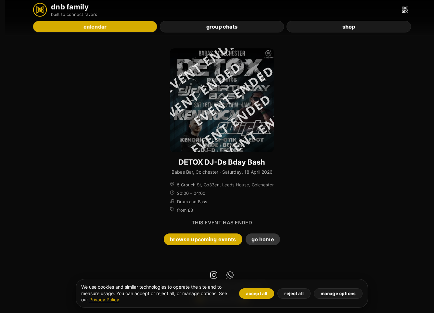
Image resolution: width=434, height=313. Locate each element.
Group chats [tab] (221, 26)
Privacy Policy (104, 299)
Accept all (257, 293)
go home (262, 239)
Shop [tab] (348, 26)
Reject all (294, 293)
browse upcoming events (203, 239)
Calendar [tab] (95, 26)
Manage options (338, 293)
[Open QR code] (405, 10)
